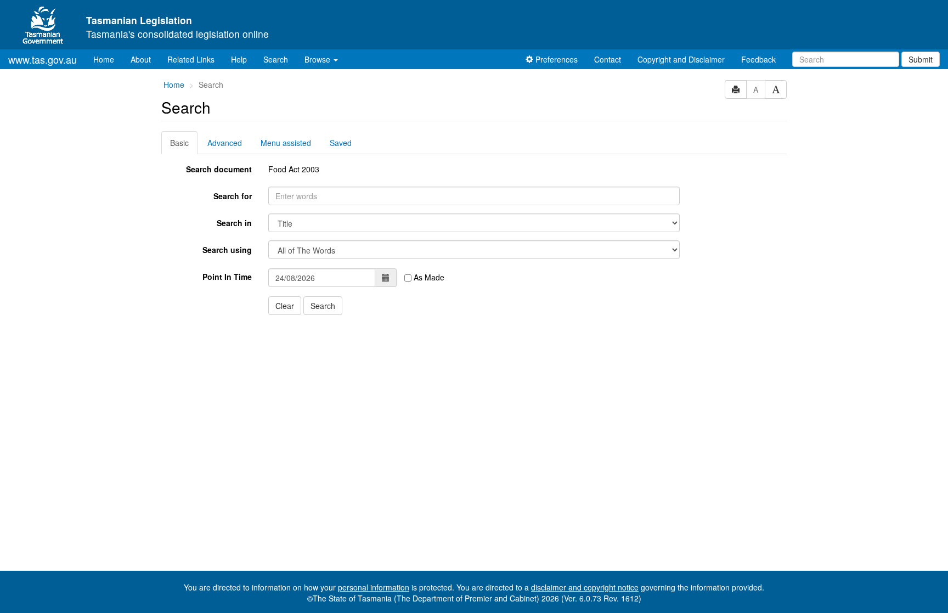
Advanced (224, 142)
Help (239, 59)
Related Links (191, 59)
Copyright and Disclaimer (681, 59)
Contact (607, 59)
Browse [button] (318, 59)
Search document (219, 169)
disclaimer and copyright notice (585, 587)
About (141, 59)
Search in (234, 222)
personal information (373, 587)
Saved (341, 142)
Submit (921, 59)
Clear (284, 305)
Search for (232, 195)
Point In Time (227, 276)
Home (107, 59)
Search (275, 59)
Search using (227, 249)
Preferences (555, 59)
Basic (179, 142)
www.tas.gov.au (42, 59)
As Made (427, 277)
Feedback (758, 59)
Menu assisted (286, 142)
